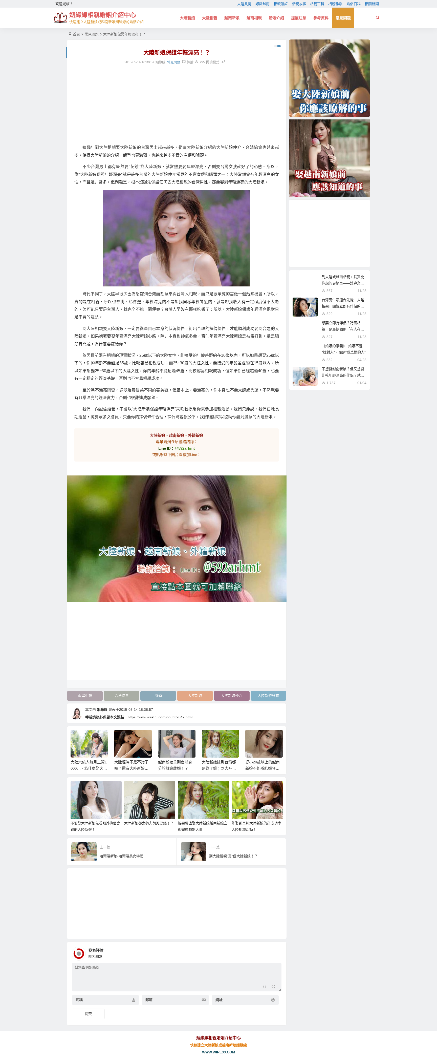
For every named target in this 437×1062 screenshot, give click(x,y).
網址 (219, 1000)
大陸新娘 (187, 18)
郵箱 (148, 1000)
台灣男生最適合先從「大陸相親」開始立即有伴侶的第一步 (343, 306)
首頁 (76, 34)
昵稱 (79, 1000)
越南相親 (254, 18)
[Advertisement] (177, 104)
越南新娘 (231, 18)
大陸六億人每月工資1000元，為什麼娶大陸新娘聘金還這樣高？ (89, 768)
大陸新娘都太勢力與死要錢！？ (149, 823)
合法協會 (122, 696)
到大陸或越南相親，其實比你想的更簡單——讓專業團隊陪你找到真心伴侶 (343, 283)
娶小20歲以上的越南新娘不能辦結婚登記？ (262, 768)
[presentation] (253, 738)
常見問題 (343, 18)
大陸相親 (209, 18)
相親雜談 (335, 4)
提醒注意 (298, 18)
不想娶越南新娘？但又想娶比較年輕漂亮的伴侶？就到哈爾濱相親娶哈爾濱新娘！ (343, 375)
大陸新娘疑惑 (268, 696)
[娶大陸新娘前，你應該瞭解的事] (329, 78)
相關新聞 (372, 4)
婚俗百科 (353, 4)
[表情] (273, 987)
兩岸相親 (85, 696)
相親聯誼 (281, 4)
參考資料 (321, 18)
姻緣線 (102, 709)
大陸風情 (244, 4)
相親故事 (299, 4)
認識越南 (262, 4)
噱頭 (158, 696)
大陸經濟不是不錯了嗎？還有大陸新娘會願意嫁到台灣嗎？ (131, 768)
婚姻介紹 (276, 18)
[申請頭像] (276, 952)
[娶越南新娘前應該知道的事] (329, 158)
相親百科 (317, 4)
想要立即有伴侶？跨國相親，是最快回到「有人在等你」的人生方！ (343, 329)
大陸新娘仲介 (231, 696)
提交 (88, 1014)
